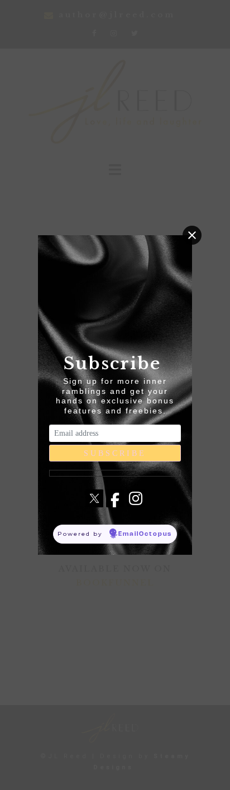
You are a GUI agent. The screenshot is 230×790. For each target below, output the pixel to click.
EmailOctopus (145, 534)
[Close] (192, 235)
